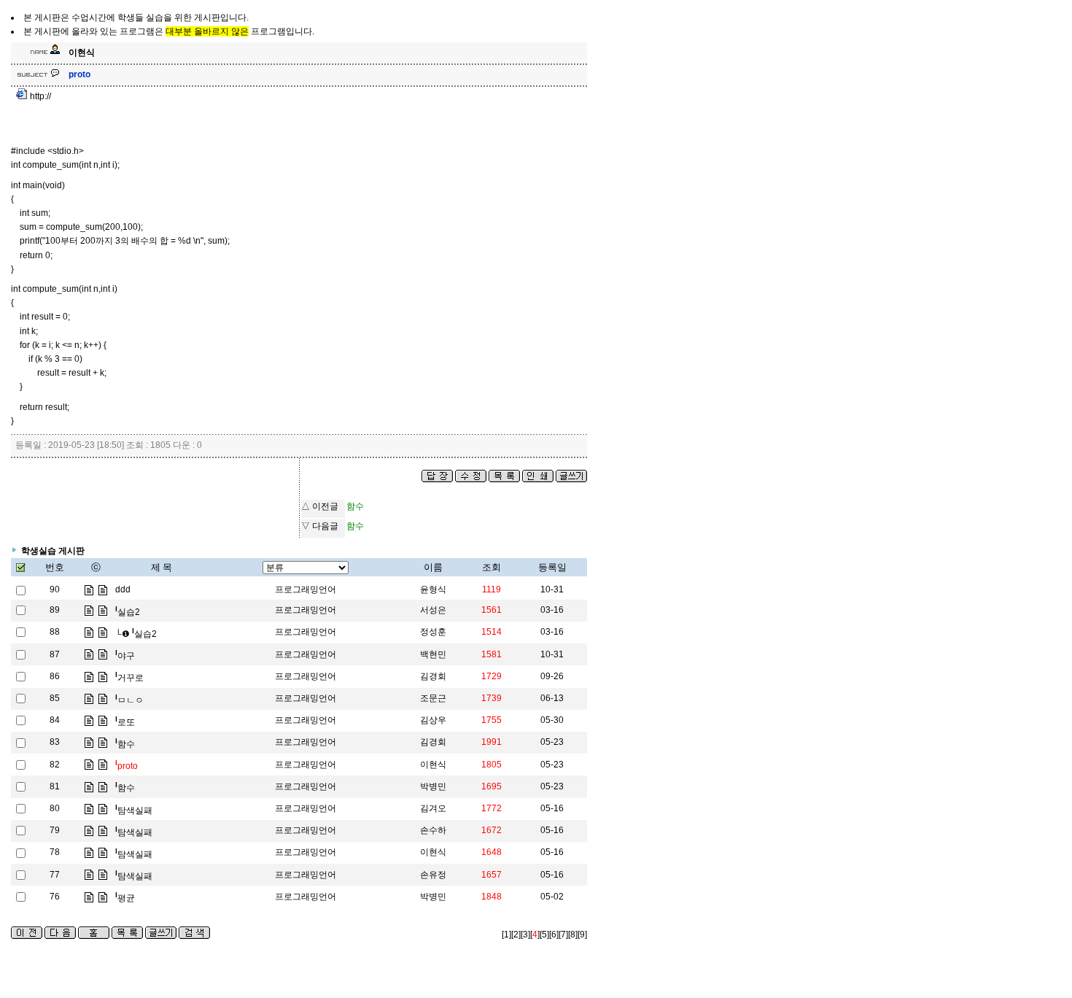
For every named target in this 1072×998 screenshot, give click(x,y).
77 (55, 875)
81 (55, 786)
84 (55, 720)
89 (55, 610)
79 (55, 830)
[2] (516, 934)
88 (55, 632)
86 (55, 676)
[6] (554, 934)
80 (55, 808)
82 (55, 764)
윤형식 (433, 589)
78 (55, 852)
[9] (582, 934)
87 (55, 654)
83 (55, 742)
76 (55, 896)
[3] (525, 934)
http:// (39, 96)
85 (55, 698)
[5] (544, 934)
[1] (506, 934)
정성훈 (433, 632)
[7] (563, 934)
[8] (573, 934)
